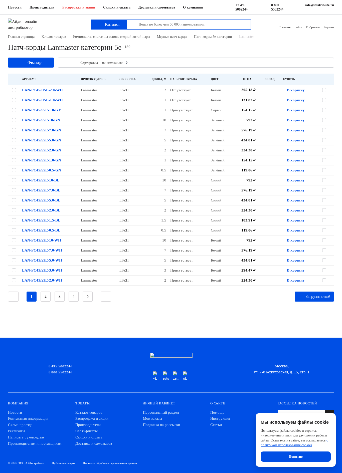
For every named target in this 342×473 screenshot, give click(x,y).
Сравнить (284, 27)
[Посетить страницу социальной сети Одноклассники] (186, 376)
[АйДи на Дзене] (176, 376)
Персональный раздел (161, 412)
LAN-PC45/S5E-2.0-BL (41, 210)
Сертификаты (86, 431)
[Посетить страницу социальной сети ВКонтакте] (156, 376)
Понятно (296, 456)
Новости (15, 7)
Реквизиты (16, 431)
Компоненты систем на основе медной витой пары (111, 37)
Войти (298, 27)
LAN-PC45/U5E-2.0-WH (42, 90)
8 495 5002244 (60, 365)
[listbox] (115, 62)
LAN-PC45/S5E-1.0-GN (41, 160)
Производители (42, 7)
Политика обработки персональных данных (110, 463)
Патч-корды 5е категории (213, 37)
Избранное (313, 27)
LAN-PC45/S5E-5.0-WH (42, 260)
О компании (193, 7)
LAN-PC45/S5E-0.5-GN (41, 170)
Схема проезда (20, 425)
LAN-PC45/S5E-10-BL (40, 180)
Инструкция (220, 418)
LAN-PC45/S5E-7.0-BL (41, 190)
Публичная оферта (63, 463)
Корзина (329, 27)
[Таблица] (65, 62)
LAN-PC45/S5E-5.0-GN (41, 140)
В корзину (296, 90)
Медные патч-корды (172, 37)
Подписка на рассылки (161, 425)
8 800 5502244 (277, 7)
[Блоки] (72, 62)
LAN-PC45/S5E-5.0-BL (41, 200)
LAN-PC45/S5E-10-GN (41, 120)
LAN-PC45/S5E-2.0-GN (41, 150)
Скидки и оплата (116, 7)
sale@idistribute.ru (319, 5)
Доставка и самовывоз (156, 7)
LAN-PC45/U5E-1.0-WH (42, 100)
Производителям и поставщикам (35, 443)
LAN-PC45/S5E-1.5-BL (41, 220)
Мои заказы (152, 418)
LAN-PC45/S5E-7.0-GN (41, 130)
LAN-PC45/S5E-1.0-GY (41, 110)
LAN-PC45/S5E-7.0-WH (42, 250)
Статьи (216, 425)
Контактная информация (28, 418)
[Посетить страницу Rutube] (166, 376)
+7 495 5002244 (241, 7)
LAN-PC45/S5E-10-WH (41, 240)
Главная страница (21, 37)
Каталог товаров (54, 37)
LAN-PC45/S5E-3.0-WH (42, 270)
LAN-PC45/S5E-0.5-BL (41, 230)
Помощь (217, 412)
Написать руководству (26, 437)
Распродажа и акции (78, 7)
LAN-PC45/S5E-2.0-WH (42, 280)
